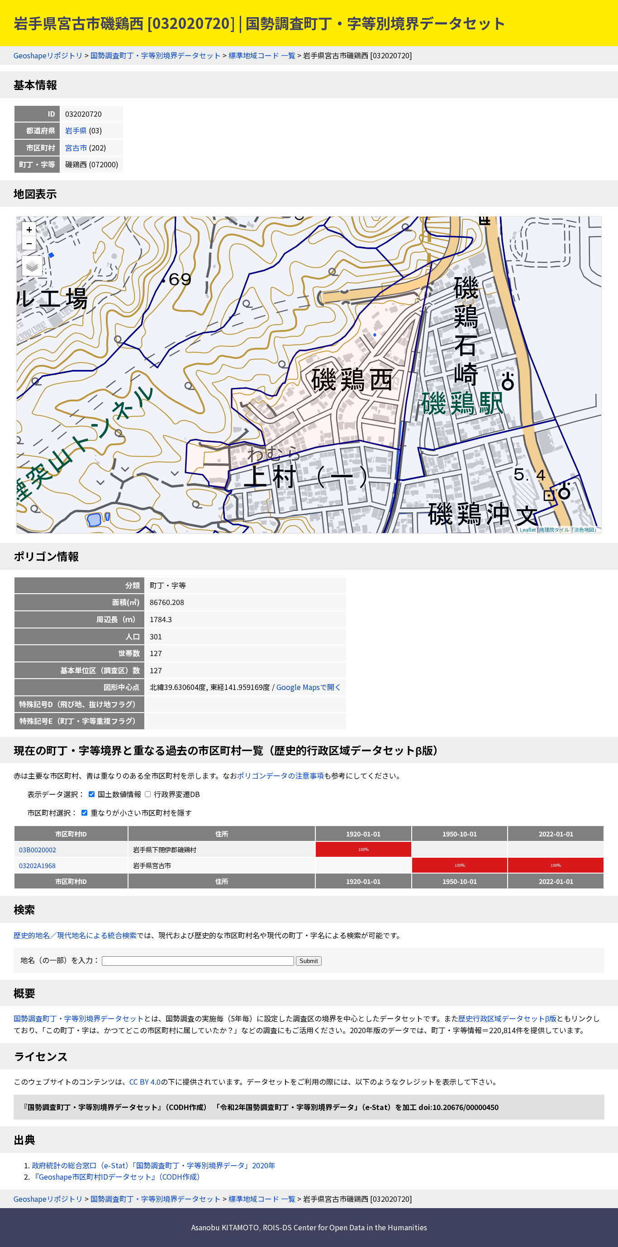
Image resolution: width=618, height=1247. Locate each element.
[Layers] (32, 266)
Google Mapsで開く (309, 686)
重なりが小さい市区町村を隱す (140, 812)
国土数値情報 (119, 794)
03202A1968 (37, 865)
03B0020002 (37, 849)
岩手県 (76, 130)
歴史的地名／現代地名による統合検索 (75, 935)
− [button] (29, 243)
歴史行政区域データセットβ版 (507, 1018)
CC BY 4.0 (145, 1081)
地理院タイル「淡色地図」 (569, 529)
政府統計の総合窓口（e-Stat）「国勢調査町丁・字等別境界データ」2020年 (154, 1165)
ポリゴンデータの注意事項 (280, 775)
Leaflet (528, 529)
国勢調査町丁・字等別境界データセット (155, 55)
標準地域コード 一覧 (261, 55)
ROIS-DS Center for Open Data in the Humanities (345, 1227)
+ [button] (29, 229)
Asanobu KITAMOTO (225, 1227)
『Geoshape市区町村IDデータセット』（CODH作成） (118, 1176)
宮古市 (76, 147)
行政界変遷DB (176, 794)
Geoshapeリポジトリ (48, 55)
